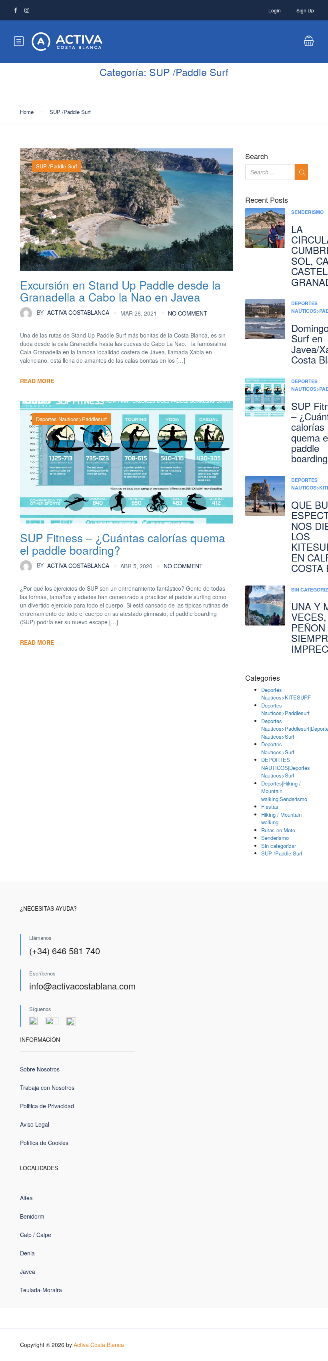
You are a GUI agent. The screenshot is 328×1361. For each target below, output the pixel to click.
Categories (262, 678)
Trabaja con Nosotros (47, 1087)
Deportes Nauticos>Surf (277, 748)
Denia (27, 1253)
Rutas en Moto (278, 830)
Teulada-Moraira (41, 1290)
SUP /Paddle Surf (70, 112)
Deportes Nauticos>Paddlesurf (71, 419)
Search (256, 156)
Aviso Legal (34, 1124)
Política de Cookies (44, 1143)
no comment (187, 313)
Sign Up (305, 10)
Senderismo (307, 212)
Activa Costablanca (73, 312)
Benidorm (32, 1216)
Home (27, 112)
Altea (26, 1198)
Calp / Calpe (35, 1235)
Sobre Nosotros (40, 1069)
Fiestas (269, 806)
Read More (37, 381)
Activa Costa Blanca (99, 1345)
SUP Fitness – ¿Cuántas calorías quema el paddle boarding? (122, 544)
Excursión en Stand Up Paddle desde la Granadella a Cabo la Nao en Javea (120, 291)
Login (274, 10)
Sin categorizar (278, 845)
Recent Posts (266, 200)
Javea (27, 1271)
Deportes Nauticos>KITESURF (286, 693)
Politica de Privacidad (47, 1106)
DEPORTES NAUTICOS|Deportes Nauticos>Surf (285, 767)
